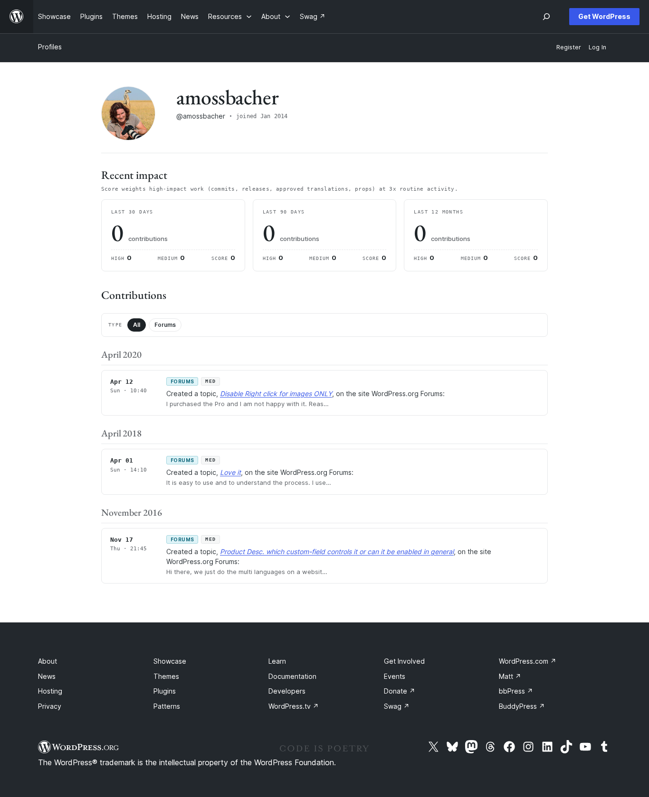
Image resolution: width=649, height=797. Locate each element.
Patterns (166, 706)
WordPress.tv (293, 706)
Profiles (50, 47)
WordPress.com (527, 661)
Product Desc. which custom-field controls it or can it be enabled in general (337, 551)
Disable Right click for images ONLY (276, 393)
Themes (166, 676)
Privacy (49, 706)
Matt (510, 676)
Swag (397, 706)
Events (394, 676)
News (47, 676)
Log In (597, 47)
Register (568, 47)
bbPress (516, 691)
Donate (399, 691)
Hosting (50, 691)
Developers (286, 691)
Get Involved (404, 661)
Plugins (164, 691)
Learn (277, 661)
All (136, 324)
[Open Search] (546, 16)
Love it (230, 472)
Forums (165, 324)
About (47, 661)
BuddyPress (522, 706)
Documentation (292, 676)
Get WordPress (604, 16)
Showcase (169, 661)
